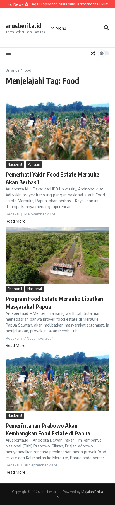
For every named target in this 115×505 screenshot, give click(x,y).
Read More (15, 221)
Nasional (15, 164)
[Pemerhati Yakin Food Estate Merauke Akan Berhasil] (57, 130)
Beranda (13, 70)
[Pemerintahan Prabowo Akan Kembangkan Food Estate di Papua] (57, 381)
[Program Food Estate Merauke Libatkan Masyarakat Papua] (57, 255)
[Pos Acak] (93, 53)
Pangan (34, 164)
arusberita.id (24, 26)
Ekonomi (15, 288)
